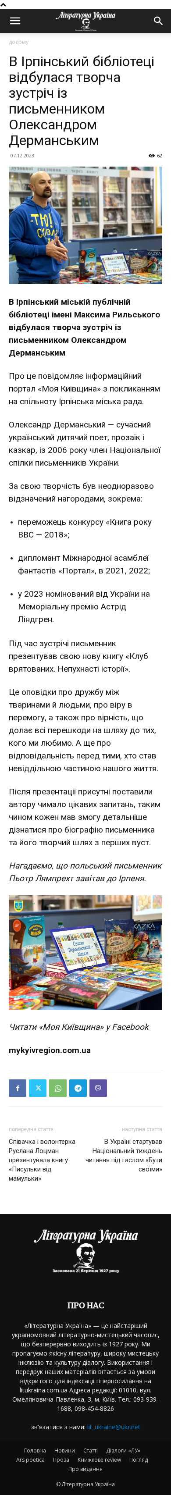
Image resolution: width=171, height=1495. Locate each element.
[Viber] (98, 1088)
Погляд (138, 1459)
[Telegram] (78, 1088)
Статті (90, 1450)
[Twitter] (37, 1088)
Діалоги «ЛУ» (123, 1450)
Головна (35, 1450)
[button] (15, 21)
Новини (64, 1450)
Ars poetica (30, 1459)
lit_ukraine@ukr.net (113, 1427)
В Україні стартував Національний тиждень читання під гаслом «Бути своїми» (124, 1155)
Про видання (85, 1469)
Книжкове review (99, 1459)
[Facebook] (17, 1088)
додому (18, 42)
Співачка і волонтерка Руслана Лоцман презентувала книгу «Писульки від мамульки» (42, 1160)
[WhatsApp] (58, 1088)
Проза (61, 1459)
